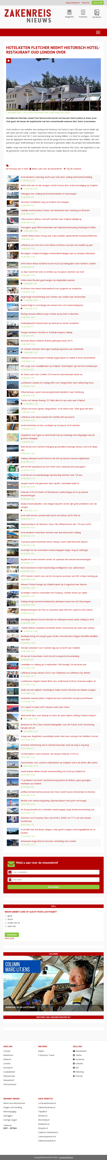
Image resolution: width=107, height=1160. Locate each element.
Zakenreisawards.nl (46, 1140)
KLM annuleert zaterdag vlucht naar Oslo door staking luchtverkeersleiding (56, 177)
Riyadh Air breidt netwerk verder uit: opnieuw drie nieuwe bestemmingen (56, 559)
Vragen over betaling (12, 1107)
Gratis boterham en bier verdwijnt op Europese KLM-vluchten (50, 425)
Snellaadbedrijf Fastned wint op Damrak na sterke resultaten (50, 323)
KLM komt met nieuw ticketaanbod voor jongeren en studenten (51, 288)
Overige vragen (10, 1120)
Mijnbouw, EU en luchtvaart (20, 1007)
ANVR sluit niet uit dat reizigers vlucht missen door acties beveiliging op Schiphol (59, 185)
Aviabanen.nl (43, 1124)
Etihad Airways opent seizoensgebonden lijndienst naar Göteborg (52, 392)
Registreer (86, 3)
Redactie (7, 1059)
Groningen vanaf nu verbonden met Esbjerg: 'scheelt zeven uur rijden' (54, 592)
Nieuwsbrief (8, 1080)
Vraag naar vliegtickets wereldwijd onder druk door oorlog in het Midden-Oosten (59, 736)
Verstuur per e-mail (18, 168)
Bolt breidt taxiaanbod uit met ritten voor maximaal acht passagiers (53, 466)
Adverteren (8, 1055)
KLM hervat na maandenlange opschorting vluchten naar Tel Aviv (51, 475)
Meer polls (9, 938)
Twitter (78, 1055)
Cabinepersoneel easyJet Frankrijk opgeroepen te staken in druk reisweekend (58, 357)
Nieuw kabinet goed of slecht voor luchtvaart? (31, 911)
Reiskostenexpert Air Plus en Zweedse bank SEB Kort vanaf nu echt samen (57, 609)
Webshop (80, 1071)
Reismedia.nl (43, 1120)
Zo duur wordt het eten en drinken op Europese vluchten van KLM (52, 271)
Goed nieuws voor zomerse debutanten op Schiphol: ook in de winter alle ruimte (59, 762)
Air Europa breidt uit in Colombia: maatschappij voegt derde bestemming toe (57, 809)
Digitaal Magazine (73, 3)
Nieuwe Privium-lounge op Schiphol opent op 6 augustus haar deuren (54, 584)
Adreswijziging (9, 1111)
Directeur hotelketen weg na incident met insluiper (45, 202)
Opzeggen (8, 1115)
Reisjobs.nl (43, 1128)
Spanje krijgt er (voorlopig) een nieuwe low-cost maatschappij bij (52, 305)
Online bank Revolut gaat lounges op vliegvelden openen (48, 280)
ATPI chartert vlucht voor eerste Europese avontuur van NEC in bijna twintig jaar (59, 576)
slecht (10, 919)
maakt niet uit (14, 922)
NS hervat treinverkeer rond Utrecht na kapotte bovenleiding (50, 656)
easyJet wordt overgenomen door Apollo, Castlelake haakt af (50, 483)
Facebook (79, 1059)
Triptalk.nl (42, 1111)
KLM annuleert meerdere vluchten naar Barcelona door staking (51, 532)
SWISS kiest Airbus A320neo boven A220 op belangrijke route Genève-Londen (58, 263)
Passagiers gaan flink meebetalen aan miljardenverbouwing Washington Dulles (58, 227)
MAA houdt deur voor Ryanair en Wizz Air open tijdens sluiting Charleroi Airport (58, 715)
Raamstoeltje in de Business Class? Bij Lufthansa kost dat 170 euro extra (56, 524)
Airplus (41, 1051)
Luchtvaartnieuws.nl (47, 1103)
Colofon (7, 1063)
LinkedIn (79, 1063)
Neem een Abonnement (14, 1103)
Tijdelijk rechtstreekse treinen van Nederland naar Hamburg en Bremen (55, 210)
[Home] (27, 15)
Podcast (79, 1076)
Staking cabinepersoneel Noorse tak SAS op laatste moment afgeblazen (55, 458)
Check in (96, 3)
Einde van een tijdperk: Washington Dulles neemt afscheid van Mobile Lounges (58, 689)
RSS (77, 1067)
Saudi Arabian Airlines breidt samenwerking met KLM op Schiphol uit (53, 771)
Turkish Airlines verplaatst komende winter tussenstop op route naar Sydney (57, 627)
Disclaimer (8, 1067)
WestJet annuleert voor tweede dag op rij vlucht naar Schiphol (50, 647)
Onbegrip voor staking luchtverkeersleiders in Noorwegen (48, 193)
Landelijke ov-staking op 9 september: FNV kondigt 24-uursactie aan (53, 664)
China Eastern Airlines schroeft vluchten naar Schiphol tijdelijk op (51, 219)
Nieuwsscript (9, 1076)
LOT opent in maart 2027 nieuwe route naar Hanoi (45, 707)
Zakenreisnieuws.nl (46, 1107)
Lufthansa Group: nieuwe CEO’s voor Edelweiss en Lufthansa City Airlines (55, 672)
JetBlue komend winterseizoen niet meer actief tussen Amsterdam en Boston (58, 791)
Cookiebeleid (9, 1071)
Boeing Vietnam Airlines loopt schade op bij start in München (49, 313)
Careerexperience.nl (47, 1136)
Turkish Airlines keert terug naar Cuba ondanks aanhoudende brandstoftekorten (59, 235)
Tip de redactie (74, 168)
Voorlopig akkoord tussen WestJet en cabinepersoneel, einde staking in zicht (57, 619)
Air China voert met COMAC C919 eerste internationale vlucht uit (51, 374)
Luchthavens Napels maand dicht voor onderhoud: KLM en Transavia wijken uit (58, 681)
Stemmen (12, 934)
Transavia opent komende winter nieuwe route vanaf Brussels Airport (54, 541)
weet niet (12, 926)
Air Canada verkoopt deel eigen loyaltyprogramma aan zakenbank (52, 349)
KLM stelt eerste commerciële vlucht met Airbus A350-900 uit (50, 515)
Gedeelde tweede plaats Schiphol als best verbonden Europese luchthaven (57, 698)
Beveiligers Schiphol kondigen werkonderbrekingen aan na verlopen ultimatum (58, 253)
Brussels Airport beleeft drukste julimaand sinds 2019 (46, 340)
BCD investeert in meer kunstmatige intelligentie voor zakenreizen (52, 567)
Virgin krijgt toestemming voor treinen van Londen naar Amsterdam (53, 296)
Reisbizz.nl (42, 1115)
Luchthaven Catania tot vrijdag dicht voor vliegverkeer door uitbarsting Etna (57, 382)
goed (10, 915)
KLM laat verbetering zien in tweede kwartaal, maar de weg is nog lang (55, 744)
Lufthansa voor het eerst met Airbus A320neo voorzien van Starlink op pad (56, 245)
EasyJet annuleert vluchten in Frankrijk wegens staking (46, 332)
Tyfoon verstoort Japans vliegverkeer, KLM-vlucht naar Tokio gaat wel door (57, 408)
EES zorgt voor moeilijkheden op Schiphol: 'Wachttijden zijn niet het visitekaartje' (59, 366)
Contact (6, 1051)
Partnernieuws (9, 1084)
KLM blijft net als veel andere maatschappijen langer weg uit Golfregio (54, 550)
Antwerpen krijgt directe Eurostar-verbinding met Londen (48, 841)
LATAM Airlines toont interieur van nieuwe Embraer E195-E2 (50, 753)
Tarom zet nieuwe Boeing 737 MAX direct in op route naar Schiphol (53, 400)
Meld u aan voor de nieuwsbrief (47, 168)
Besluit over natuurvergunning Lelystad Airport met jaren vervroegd (53, 800)
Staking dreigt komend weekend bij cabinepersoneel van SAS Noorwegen (56, 601)
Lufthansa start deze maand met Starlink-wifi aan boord (47, 417)
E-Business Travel (46, 1055)
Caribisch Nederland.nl (48, 1132)
